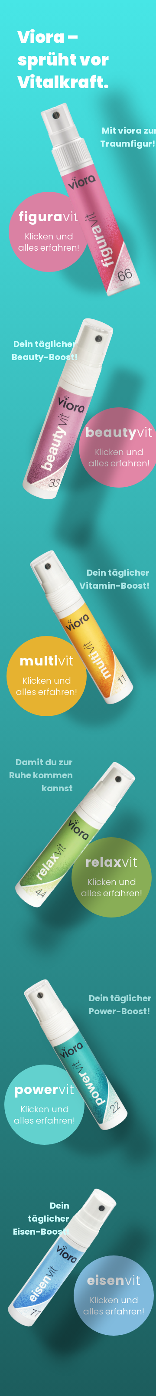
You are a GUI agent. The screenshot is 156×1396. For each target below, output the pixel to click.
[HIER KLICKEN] (57, 397)
